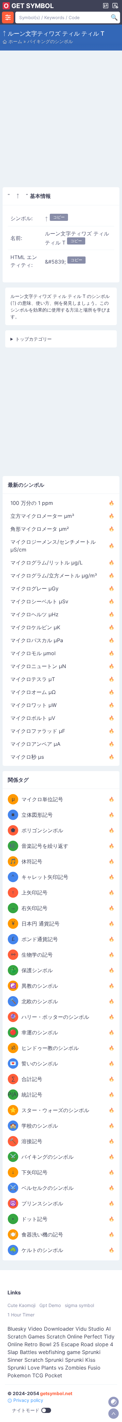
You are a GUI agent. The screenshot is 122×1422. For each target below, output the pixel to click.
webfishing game (59, 1352)
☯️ (13, 986)
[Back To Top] (113, 1413)
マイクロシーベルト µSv (39, 601)
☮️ (13, 1203)
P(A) (13, 1094)
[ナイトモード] (113, 1402)
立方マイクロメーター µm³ (42, 516)
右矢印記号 (34, 908)
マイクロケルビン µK (35, 627)
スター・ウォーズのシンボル (55, 1110)
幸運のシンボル (39, 1032)
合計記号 (31, 1079)
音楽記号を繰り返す (44, 846)
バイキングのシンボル (50, 41)
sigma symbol (79, 1305)
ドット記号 (34, 1219)
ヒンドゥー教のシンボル (50, 1048)
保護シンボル (37, 970)
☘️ (13, 1250)
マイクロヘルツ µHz (34, 614)
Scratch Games (26, 1336)
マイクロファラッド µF (37, 731)
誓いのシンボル (39, 1063)
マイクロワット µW (33, 705)
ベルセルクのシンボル (47, 1188)
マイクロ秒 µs (27, 757)
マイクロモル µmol (33, 653)
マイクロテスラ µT (32, 679)
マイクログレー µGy (34, 588)
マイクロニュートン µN (38, 666)
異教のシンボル (39, 986)
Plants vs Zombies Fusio (71, 1367)
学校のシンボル (39, 1125)
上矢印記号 (34, 892)
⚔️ (13, 1157)
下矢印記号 (34, 1172)
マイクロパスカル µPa (36, 640)
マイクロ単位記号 (42, 799)
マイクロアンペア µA (35, 744)
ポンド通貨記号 (39, 939)
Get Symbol (32, 6)
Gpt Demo (50, 1305)
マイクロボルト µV (32, 718)
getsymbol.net (56, 1393)
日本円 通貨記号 (40, 923)
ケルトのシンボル (42, 1250)
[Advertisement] (61, 121)
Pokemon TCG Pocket (34, 1375)
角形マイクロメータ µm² (39, 529)
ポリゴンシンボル (42, 830)
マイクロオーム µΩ (33, 692)
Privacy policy (27, 1400)
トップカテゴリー (33, 339)
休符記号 (31, 861)
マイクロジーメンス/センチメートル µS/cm (53, 546)
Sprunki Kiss (80, 1360)
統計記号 (31, 1094)
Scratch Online (64, 1336)
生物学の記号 (37, 954)
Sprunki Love (23, 1367)
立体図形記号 (37, 815)
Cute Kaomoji (21, 1305)
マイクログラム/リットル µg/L (46, 562)
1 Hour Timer (20, 1314)
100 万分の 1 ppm (31, 503)
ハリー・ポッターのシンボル (55, 1017)
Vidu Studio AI (93, 1328)
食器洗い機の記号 (42, 1234)
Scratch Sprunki (43, 1360)
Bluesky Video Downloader (40, 1328)
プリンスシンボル (42, 1203)
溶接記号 (31, 1141)
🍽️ (13, 1234)
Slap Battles (22, 1352)
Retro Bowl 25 (42, 1344)
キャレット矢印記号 (44, 877)
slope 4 (104, 1344)
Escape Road (77, 1344)
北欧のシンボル (39, 1001)
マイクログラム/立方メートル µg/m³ (53, 575)
